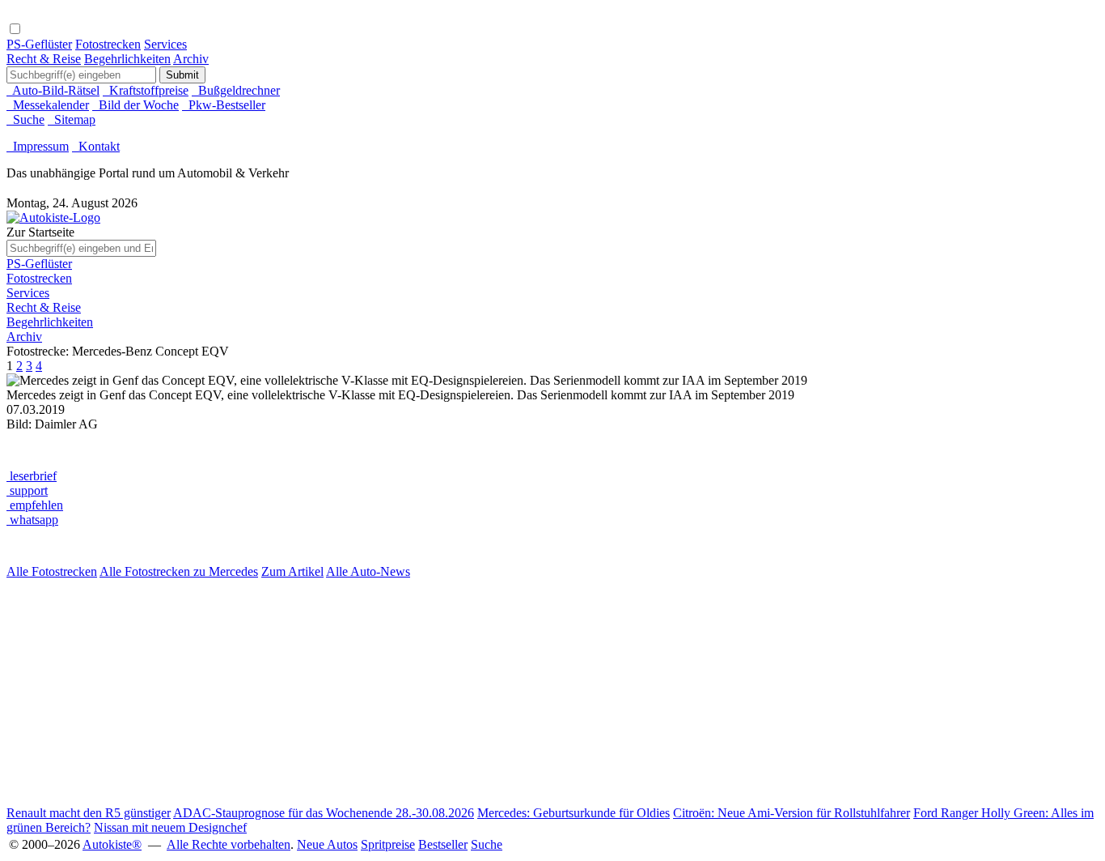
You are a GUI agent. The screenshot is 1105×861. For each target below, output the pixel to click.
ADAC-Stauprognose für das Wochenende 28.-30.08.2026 (323, 813)
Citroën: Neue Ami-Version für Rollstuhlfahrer (791, 813)
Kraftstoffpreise (145, 90)
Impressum (37, 146)
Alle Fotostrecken (51, 571)
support (27, 490)
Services (165, 44)
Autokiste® (112, 844)
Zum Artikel (292, 571)
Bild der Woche (135, 105)
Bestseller (443, 844)
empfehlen (34, 505)
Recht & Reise (43, 59)
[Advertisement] (491, 692)
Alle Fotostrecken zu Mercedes (178, 571)
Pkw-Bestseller (223, 105)
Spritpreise (388, 844)
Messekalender (47, 105)
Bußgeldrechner (236, 90)
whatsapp (32, 519)
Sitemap (71, 119)
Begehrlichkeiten (127, 59)
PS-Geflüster (39, 44)
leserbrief (31, 476)
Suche (25, 119)
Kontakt (96, 146)
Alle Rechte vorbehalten (228, 844)
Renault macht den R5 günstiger (88, 813)
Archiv (191, 59)
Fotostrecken (108, 44)
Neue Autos (327, 844)
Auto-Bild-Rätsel (52, 90)
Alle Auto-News (368, 571)
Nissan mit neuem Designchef (170, 827)
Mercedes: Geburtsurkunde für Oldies (573, 813)
